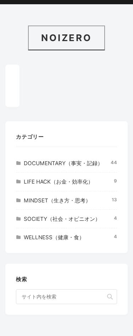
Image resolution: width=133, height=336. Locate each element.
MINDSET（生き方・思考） (57, 200)
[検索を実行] (110, 296)
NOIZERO (66, 37)
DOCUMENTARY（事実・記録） (63, 163)
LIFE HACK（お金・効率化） (58, 181)
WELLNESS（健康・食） (54, 237)
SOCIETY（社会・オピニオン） (62, 218)
